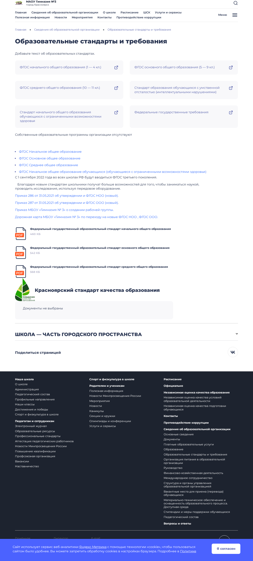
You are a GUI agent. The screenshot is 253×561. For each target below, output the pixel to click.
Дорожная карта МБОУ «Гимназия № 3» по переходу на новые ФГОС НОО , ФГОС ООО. (86, 217)
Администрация (27, 389)
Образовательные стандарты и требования (195, 454)
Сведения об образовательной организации (64, 12)
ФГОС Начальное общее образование (50, 152)
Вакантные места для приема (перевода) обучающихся (194, 493)
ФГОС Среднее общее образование (48, 165)
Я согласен (226, 549)
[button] (235, 3)
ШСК (146, 12)
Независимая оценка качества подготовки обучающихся (195, 407)
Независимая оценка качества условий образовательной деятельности (193, 399)
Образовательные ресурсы (35, 431)
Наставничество (27, 466)
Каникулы (96, 411)
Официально (173, 386)
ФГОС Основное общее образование (49, 158)
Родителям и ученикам (106, 386)
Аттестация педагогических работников (44, 441)
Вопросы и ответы (177, 523)
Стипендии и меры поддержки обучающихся (197, 512)
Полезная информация (32, 17)
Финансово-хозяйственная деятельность (193, 473)
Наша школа (24, 379)
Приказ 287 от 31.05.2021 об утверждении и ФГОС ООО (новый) (66, 203)
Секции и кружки (102, 416)
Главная (21, 12)
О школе (109, 12)
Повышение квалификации (35, 451)
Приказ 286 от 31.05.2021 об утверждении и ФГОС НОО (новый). (66, 196)
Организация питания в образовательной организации (194, 461)
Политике (188, 551)
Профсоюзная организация (35, 456)
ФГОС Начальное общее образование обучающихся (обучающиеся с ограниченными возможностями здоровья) (112, 172)
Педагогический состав (32, 394)
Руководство (173, 468)
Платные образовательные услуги (189, 444)
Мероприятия (82, 17)
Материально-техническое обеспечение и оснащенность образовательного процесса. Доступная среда (196, 503)
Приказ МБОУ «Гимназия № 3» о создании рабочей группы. (64, 210)
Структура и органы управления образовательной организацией (187, 484)
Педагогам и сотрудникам (34, 421)
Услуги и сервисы (168, 12)
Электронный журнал (31, 426)
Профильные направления (35, 399)
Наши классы (25, 404)
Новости (61, 17)
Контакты (104, 17)
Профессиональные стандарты (37, 436)
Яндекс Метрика (93, 547)
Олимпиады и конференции (110, 421)
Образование (173, 449)
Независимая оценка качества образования (197, 392)
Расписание (130, 12)
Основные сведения (179, 434)
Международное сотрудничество (188, 478)
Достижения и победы (31, 409)
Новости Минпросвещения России (41, 446)
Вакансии (22, 461)
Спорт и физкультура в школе (37, 414)
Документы (172, 439)
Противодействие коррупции (138, 17)
